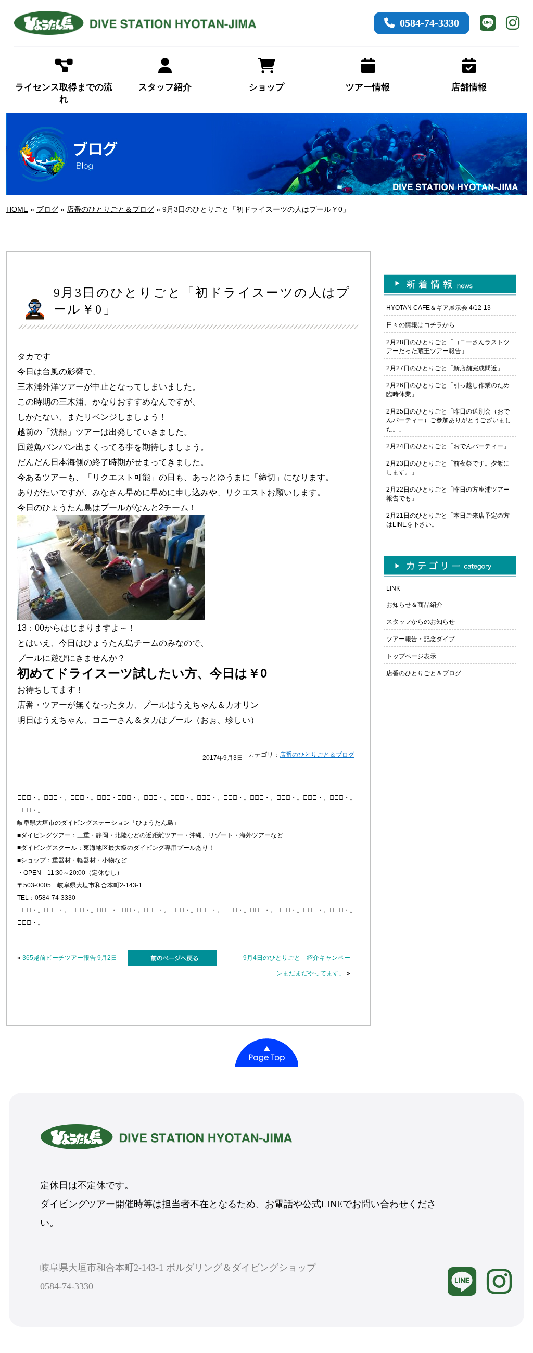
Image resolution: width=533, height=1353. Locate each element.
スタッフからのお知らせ (420, 621)
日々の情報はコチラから (420, 325)
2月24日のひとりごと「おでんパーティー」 (448, 446)
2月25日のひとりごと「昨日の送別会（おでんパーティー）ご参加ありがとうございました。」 (448, 420)
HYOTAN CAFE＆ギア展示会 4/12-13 (438, 307)
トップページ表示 (411, 656)
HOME (17, 209)
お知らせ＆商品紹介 (414, 604)
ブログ (47, 209)
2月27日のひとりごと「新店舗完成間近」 (444, 368)
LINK (393, 588)
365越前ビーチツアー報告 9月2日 (69, 957)
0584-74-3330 (429, 23)
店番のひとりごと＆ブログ (110, 209)
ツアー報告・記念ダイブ (420, 639)
